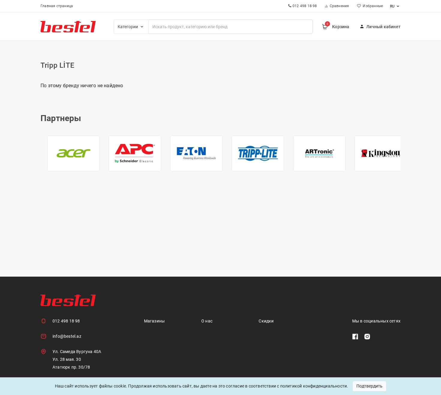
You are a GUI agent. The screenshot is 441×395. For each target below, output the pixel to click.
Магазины (154, 321)
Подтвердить (369, 386)
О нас (206, 321)
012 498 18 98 (66, 321)
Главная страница (56, 6)
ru (392, 6)
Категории (128, 26)
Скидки (266, 321)
